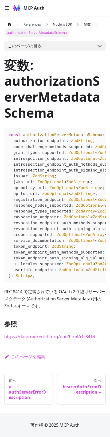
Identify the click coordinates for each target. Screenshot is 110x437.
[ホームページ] (9, 24)
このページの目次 (25, 46)
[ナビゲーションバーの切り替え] (7, 8)
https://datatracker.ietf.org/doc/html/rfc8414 (49, 337)
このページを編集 (28, 357)
